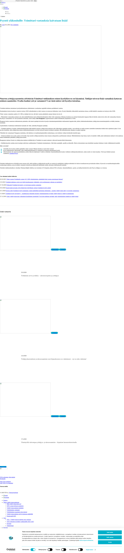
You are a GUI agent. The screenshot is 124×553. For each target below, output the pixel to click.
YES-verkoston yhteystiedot (7, 477)
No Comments (14, 24)
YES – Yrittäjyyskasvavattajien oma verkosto (19, 519)
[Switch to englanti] (6, 8)
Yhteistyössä (10, 525)
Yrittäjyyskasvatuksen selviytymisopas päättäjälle (20, 514)
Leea (3, 24)
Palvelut (5, 527)
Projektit (9, 523)
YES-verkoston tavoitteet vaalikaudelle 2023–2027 (20, 521)
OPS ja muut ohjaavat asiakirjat (15, 506)
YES (4, 518)
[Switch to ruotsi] (5, 7)
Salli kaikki (110, 532)
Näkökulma (55, 249)
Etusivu (5, 500)
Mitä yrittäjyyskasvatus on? (14, 504)
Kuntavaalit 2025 (11, 516)
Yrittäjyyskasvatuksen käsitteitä (15, 508)
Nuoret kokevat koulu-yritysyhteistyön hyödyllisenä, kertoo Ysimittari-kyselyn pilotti (28, 188)
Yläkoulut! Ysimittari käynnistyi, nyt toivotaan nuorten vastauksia (23, 185)
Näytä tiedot (89, 549)
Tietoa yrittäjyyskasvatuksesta (11, 502)
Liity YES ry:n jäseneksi (6, 483)
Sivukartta (2, 478)
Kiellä (110, 542)
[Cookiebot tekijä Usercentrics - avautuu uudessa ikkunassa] (11, 549)
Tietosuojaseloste (13, 492)
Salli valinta (110, 537)
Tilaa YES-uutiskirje (5, 481)
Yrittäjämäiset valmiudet (13, 510)
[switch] (50, 549)
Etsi (35, 1)
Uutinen (62, 249)
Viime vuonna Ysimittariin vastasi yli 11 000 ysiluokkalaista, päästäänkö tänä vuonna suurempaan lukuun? (34, 179)
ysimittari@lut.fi (13, 153)
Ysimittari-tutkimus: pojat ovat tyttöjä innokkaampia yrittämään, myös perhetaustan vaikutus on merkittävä (34, 182)
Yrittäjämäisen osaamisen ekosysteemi (17, 512)
